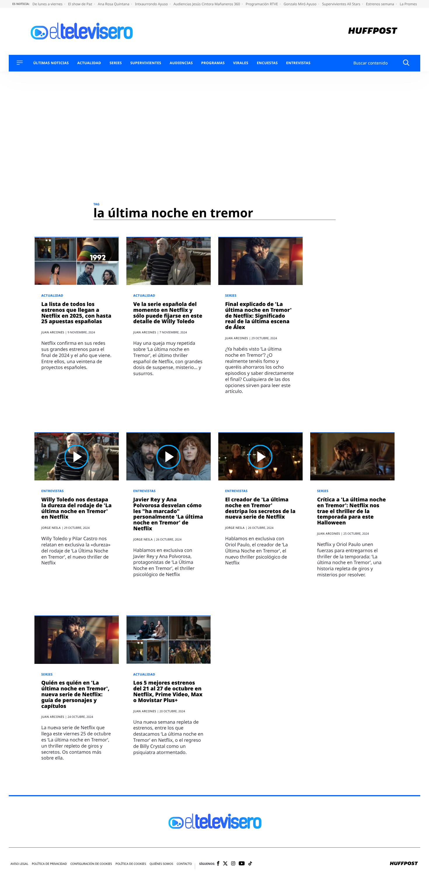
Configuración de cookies (91, 864)
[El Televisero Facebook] (218, 864)
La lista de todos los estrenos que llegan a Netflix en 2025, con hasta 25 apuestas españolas (76, 313)
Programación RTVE (262, 3)
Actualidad (89, 63)
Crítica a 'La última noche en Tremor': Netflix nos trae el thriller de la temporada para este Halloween (351, 511)
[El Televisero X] (225, 864)
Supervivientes (145, 63)
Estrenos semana (380, 3)
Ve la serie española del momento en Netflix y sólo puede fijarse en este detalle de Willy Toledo (167, 313)
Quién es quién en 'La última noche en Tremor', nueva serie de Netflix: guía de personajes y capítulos (75, 694)
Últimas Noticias (51, 63)
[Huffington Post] (372, 31)
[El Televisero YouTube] (242, 863)
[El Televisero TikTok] (250, 863)
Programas (213, 63)
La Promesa (410, 3)
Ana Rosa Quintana (114, 3)
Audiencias (181, 63)
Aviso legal (19, 864)
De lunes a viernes (47, 3)
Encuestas (267, 63)
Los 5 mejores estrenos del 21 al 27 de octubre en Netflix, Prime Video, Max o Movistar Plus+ (168, 691)
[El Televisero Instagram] (233, 863)
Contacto (184, 864)
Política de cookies (131, 864)
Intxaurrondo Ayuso (152, 3)
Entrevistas (298, 63)
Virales (240, 63)
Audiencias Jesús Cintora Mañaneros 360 (207, 3)
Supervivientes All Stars (341, 3)
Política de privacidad (49, 864)
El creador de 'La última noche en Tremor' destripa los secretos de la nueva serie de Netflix (260, 508)
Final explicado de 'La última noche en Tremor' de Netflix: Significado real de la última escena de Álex (258, 316)
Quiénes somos (161, 864)
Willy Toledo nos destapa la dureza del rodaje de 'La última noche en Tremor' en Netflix (76, 508)
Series (115, 63)
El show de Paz (80, 3)
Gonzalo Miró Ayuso (301, 3)
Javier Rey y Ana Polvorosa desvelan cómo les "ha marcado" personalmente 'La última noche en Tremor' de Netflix (168, 514)
